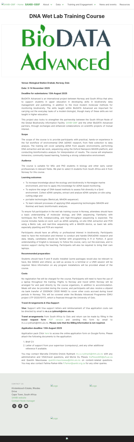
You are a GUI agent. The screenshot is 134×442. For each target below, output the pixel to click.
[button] (47, 4)
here (47, 333)
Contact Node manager (23, 400)
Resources (125, 4)
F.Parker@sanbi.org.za (74, 363)
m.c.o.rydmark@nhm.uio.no (89, 353)
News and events (107, 4)
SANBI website (19, 397)
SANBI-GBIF (71, 122)
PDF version (56, 319)
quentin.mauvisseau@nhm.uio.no (64, 360)
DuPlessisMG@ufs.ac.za (101, 357)
